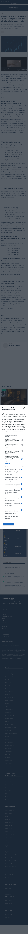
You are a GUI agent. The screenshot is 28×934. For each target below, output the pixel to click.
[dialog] (14, 467)
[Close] (24, 408)
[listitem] (14, 436)
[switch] (22, 440)
